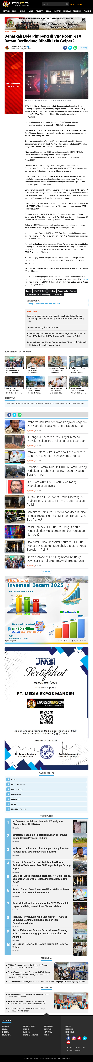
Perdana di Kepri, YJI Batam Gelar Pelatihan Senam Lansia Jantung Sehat (29, 995)
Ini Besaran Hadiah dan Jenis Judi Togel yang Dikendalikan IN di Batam (37, 823)
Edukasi (5, 1029)
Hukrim (30, 11)
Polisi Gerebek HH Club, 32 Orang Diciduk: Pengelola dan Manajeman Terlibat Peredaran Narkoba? (56, 530)
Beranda (6, 11)
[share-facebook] (65, 48)
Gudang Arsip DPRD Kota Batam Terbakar (43, 304)
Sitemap (78, 1050)
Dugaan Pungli (17, 789)
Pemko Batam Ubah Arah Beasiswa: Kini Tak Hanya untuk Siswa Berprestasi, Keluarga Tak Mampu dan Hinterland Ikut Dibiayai (29, 974)
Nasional (26, 1032)
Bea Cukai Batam (18, 784)
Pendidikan (77, 11)
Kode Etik (70, 1050)
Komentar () (83, 48)
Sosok (67, 1035)
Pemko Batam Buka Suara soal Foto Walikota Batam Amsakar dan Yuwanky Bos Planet (56, 454)
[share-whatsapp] (75, 48)
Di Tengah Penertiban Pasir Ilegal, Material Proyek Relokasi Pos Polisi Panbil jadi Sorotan (56, 439)
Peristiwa (39, 11)
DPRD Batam (48, 1026)
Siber (83, 1047)
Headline (51, 291)
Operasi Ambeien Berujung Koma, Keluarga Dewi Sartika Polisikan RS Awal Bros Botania (55, 559)
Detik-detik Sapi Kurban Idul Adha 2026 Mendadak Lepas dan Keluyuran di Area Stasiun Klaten (40, 905)
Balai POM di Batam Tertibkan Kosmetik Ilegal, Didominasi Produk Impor (27, 1009)
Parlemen (87, 11)
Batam (28, 291)
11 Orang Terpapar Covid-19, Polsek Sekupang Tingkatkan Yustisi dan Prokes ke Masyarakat (27, 1002)
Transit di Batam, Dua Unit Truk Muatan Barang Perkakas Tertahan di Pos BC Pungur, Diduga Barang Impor (57, 470)
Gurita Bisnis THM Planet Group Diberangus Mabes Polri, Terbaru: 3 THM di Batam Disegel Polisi (56, 500)
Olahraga (57, 11)
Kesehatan (69, 1029)
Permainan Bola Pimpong (67, 291)
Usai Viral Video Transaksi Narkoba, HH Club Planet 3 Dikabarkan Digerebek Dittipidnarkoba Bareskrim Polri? (56, 545)
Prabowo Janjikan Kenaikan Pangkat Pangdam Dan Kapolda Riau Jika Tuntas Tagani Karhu (57, 424)
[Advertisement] (14, 148)
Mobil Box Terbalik (18, 809)
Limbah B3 (15, 799)
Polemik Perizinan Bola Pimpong (38, 295)
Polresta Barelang (30, 1035)
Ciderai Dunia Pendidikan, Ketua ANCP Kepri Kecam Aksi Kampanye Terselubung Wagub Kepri (46, 982)
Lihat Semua (46, 572)
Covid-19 (14, 804)
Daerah (22, 11)
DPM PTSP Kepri (40, 291)
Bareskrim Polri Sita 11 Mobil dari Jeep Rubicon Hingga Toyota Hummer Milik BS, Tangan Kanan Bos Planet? (57, 515)
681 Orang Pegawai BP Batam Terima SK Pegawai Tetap (40, 946)
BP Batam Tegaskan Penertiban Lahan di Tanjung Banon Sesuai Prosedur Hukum (39, 836)
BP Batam (5, 1026)
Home (7, 31)
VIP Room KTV (58, 295)
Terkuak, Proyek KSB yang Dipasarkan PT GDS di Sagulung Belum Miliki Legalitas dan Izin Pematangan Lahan (39, 920)
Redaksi (77, 1047)
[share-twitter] (70, 48)
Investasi (47, 1029)
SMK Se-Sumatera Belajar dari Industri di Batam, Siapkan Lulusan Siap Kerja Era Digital (28, 966)
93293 (85, 279)
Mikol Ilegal (16, 794)
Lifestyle (67, 11)
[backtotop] (46, 1015)
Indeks (14, 11)
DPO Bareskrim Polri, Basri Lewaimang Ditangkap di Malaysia (52, 484)
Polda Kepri (6, 1035)
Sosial (48, 11)
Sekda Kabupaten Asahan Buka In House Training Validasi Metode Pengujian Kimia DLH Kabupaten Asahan (39, 933)
